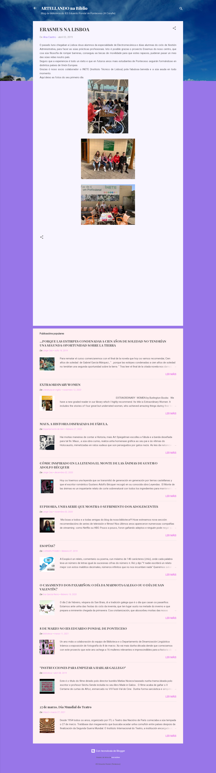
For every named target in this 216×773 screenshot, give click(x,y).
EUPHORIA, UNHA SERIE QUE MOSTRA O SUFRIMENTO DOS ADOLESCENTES (99, 507)
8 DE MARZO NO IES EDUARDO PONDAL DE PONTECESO (83, 628)
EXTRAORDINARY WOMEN (60, 385)
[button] (174, 28)
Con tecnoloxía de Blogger (110, 750)
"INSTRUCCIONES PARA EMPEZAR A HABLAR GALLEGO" (83, 668)
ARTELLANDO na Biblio (64, 8)
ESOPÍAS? (47, 546)
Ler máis (171, 374)
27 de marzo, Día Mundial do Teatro (65, 707)
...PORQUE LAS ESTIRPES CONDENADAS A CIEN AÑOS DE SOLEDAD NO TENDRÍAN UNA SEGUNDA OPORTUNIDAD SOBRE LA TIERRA (103, 343)
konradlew (116, 757)
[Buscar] (181, 9)
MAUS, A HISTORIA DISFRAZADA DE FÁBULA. (74, 424)
